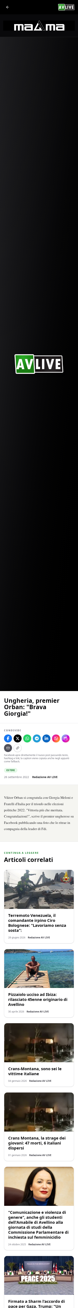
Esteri (10, 770)
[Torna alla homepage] (7, 7)
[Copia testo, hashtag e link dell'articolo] (18, 748)
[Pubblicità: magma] (39, 25)
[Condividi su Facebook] (8, 738)
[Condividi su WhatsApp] (27, 738)
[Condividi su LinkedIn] (46, 738)
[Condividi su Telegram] (37, 738)
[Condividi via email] (8, 748)
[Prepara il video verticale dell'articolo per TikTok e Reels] (66, 738)
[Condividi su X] (18, 738)
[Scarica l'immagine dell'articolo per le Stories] (56, 738)
